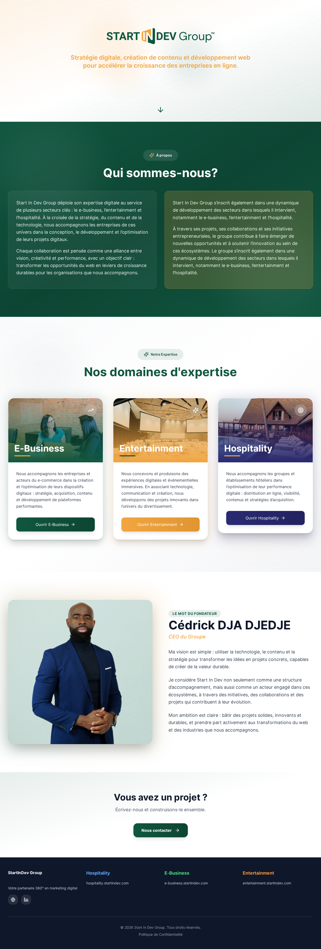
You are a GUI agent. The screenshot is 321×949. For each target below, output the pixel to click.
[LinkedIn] (26, 900)
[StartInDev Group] (13, 900)
